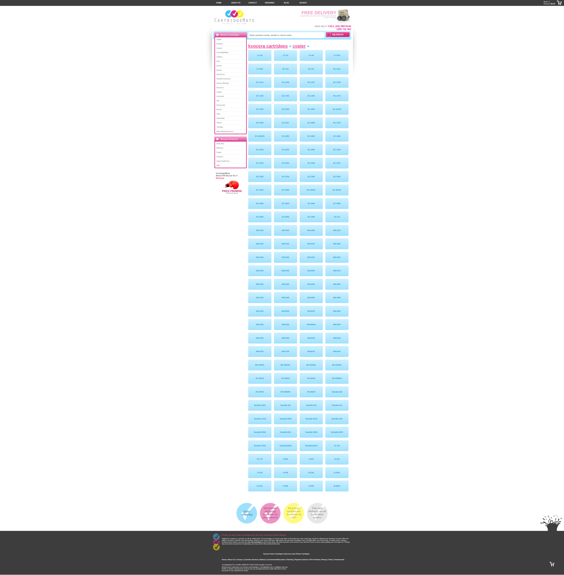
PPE (218, 166)
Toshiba (219, 127)
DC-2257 (337, 163)
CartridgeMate (235, 17)
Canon (219, 48)
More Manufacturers (225, 131)
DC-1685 (311, 123)
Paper (218, 152)
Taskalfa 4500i (260, 432)
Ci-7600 (260, 69)
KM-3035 (259, 298)
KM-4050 (337, 311)
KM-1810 (311, 257)
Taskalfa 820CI (311, 446)
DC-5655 (285, 203)
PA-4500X (285, 378)
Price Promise (315, 559)
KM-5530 (285, 338)
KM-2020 (337, 257)
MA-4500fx (259, 365)
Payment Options (301, 559)
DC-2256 (311, 163)
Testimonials (339, 559)
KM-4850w (311, 325)
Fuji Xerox (220, 74)
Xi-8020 (337, 486)
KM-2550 (311, 284)
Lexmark (220, 96)
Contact (252, 3)
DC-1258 (337, 82)
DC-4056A (311, 190)
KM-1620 (337, 244)
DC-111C (337, 69)
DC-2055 (285, 150)
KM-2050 (311, 271)
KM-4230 (259, 325)
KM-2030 (259, 271)
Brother (219, 44)
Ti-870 (311, 459)
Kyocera (220, 88)
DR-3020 (285, 230)
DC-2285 (259, 177)
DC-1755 (337, 123)
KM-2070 (337, 271)
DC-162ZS (337, 109)
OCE (218, 114)
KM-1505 (311, 230)
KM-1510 (337, 230)
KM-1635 (259, 257)
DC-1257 (311, 82)
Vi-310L (260, 486)
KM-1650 (285, 257)
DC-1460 (311, 96)
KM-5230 (259, 338)
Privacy (324, 559)
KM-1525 (259, 244)
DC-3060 (285, 190)
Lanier (219, 92)
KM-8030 (311, 351)
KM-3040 (285, 298)
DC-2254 (259, 163)
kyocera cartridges (268, 46)
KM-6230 (337, 338)
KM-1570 (311, 244)
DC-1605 (311, 109)
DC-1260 (259, 96)
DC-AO (337, 217)
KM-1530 (285, 244)
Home (218, 3)
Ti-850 (285, 459)
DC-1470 (337, 96)
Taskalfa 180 (337, 392)
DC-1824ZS (260, 136)
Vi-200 (285, 473)
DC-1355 (285, 96)
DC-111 (311, 69)
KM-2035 (285, 271)
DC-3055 (259, 190)
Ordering (269, 3)
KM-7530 (285, 351)
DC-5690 (259, 217)
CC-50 (259, 55)
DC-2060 (311, 150)
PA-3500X (260, 378)
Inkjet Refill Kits (223, 161)
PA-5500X (260, 392)
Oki (217, 101)
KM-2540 (285, 284)
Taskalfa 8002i (286, 446)
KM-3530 (259, 311)
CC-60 (311, 55)
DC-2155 (337, 150)
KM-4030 (285, 311)
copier (299, 46)
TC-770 (260, 459)
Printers (219, 157)
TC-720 (337, 446)
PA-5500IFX (337, 378)
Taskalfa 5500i (311, 432)
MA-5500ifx (311, 365)
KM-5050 (337, 325)
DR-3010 (259, 230)
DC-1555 (259, 109)
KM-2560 (337, 284)
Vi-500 (311, 486)
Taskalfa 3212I (260, 419)
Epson (219, 70)
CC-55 (285, 55)
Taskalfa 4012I (311, 419)
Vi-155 (259, 473)
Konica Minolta (222, 83)
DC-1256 (285, 82)
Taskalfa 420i (336, 419)
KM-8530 (337, 351)
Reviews (220, 178)
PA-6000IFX (285, 392)
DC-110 (285, 69)
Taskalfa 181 (285, 405)
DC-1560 (285, 109)
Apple (218, 39)
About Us (235, 3)
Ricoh (218, 110)
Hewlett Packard (223, 79)
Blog (286, 3)
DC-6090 (285, 217)
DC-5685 (337, 203)
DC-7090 (311, 217)
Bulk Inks (220, 144)
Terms (330, 559)
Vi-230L (311, 473)
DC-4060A (337, 190)
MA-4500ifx (285, 365)
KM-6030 (311, 338)
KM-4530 (285, 325)
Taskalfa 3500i (286, 419)
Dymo (218, 66)
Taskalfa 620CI (337, 432)
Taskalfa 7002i (260, 446)
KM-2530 (259, 284)
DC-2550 (337, 177)
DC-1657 (285, 123)
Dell (218, 61)
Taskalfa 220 (311, 405)
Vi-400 (285, 486)
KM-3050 (311, 298)
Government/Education (276, 559)
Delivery (263, 559)
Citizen (219, 57)
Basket (303, 3)
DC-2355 (285, 177)
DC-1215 (259, 82)
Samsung (220, 118)
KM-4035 (311, 311)
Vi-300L (337, 473)
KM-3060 (337, 298)
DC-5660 (311, 203)
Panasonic (220, 105)
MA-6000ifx (337, 365)
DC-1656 (259, 123)
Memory (219, 148)
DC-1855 (285, 136)
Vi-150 (337, 459)
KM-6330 (259, 351)
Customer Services (251, 559)
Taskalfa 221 (337, 405)
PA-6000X (311, 392)
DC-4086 (259, 203)
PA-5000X (311, 378)
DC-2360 (311, 177)
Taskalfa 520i (285, 432)
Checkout (559, 7)
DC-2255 (285, 163)
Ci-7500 (337, 55)
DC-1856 (311, 136)
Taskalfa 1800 (260, 405)
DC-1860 (337, 136)
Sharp (218, 123)
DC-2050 (259, 150)
